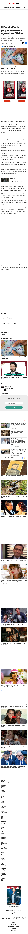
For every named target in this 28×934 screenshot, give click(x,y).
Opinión (2, 801)
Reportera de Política (8, 388)
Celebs (2, 820)
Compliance (13, 924)
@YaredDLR (12, 68)
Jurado (2, 882)
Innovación (3, 849)
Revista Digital (3, 870)
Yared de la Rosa (7, 386)
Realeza (2, 807)
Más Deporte (3, 868)
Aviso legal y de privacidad (13, 926)
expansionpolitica (14, 912)
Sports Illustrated (5, 862)
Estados (2, 800)
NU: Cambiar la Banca (14, 906)
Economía (2, 784)
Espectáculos (3, 806)
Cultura (2, 813)
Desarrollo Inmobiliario (5, 836)
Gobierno (3, 795)
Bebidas (2, 875)
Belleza (2, 811)
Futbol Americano (4, 865)
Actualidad (3, 855)
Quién (2, 805)
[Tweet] (23, 43)
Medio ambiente (4, 843)
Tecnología (3, 786)
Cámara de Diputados (19, 332)
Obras (2, 787)
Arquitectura (3, 838)
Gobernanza (3, 846)
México (2, 796)
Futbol (2, 863)
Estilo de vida (3, 821)
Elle (2, 816)
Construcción (3, 834)
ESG (2, 789)
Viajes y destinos (4, 876)
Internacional (3, 785)
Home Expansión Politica (5, 782)
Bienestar (2, 879)
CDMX (24, 7)
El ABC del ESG (3, 851)
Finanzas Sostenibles (4, 848)
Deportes (2, 827)
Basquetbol (3, 867)
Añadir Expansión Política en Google (9, 46)
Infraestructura (3, 837)
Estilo (2, 824)
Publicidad (13, 922)
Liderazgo (3, 857)
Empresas (2, 781)
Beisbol (2, 864)
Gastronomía (3, 874)
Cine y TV (2, 828)
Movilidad (3, 847)
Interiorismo (3, 839)
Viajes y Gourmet (4, 812)
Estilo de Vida (3, 880)
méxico (12, 7)
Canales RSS (13, 928)
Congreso (3, 25)
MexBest (3, 873)
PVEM (3, 334)
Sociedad (2, 802)
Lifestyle (2, 869)
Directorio (13, 930)
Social (2, 844)
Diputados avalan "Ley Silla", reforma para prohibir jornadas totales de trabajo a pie (18, 181)
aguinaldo (11, 332)
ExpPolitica (11, 912)
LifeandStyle (3, 791)
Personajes (3, 878)
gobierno (6, 7)
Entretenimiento (4, 826)
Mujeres (2, 790)
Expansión (3, 780)
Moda (2, 810)
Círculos (2, 808)
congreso (18, 7)
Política (3, 794)
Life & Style (4, 823)
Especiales (3, 859)
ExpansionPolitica (17, 912)
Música (2, 829)
